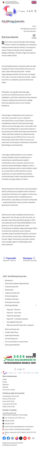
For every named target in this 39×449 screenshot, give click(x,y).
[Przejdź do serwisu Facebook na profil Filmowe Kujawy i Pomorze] (12, 438)
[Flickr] (33, 438)
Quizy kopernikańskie (12, 345)
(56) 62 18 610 (9, 423)
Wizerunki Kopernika (12, 329)
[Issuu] (29, 438)
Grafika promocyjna (12, 299)
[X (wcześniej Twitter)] (20, 438)
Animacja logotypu (11, 296)
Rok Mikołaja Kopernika (28, 28)
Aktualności (9, 280)
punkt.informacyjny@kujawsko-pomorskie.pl (19, 426)
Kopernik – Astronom (14, 313)
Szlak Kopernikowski (12, 335)
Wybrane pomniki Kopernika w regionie (20, 325)
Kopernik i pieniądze (13, 316)
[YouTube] (25, 438)
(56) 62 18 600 (9, 421)
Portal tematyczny (11, 338)
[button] (19, 359)
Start (34, 26)
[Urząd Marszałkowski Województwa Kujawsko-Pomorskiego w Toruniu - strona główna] (9, 11)
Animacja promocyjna (12, 302)
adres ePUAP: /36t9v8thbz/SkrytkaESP (17, 429)
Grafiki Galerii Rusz (11, 332)
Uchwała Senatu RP (11, 287)
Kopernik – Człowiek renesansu (17, 319)
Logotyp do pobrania (12, 293)
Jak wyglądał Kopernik (14, 322)
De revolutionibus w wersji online (16, 342)
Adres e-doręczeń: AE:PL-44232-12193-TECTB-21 (20, 433)
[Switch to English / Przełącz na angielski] (34, 2)
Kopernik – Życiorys (13, 309)
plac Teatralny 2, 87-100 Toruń (15, 418)
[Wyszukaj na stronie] (19, 11)
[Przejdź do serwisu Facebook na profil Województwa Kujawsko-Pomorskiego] (4, 438)
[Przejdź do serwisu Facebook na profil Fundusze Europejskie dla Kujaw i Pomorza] (8, 438)
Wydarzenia (9, 290)
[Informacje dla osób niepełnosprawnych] (31, 11)
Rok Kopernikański (11, 305)
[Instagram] (16, 438)
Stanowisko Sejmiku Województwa (17, 283)
